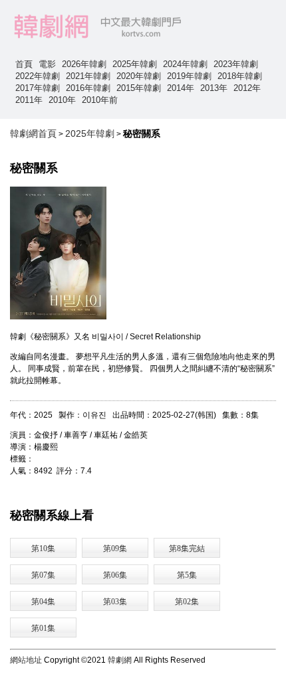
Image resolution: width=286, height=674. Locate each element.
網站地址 (26, 660)
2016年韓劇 (88, 88)
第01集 (43, 628)
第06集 (115, 575)
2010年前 (100, 100)
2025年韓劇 (134, 64)
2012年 (247, 88)
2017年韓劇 (37, 88)
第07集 (43, 575)
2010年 (62, 100)
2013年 (213, 88)
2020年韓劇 (138, 76)
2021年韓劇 (88, 76)
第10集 (43, 548)
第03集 (115, 601)
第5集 (187, 575)
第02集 (187, 601)
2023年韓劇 (236, 64)
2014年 (180, 88)
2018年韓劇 (239, 76)
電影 (47, 64)
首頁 (24, 64)
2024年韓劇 (185, 64)
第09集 (115, 548)
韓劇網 (120, 660)
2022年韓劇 (37, 76)
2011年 (29, 100)
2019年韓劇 (189, 76)
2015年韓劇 (138, 88)
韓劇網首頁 (33, 133)
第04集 (43, 601)
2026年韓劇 (84, 64)
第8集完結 (187, 548)
